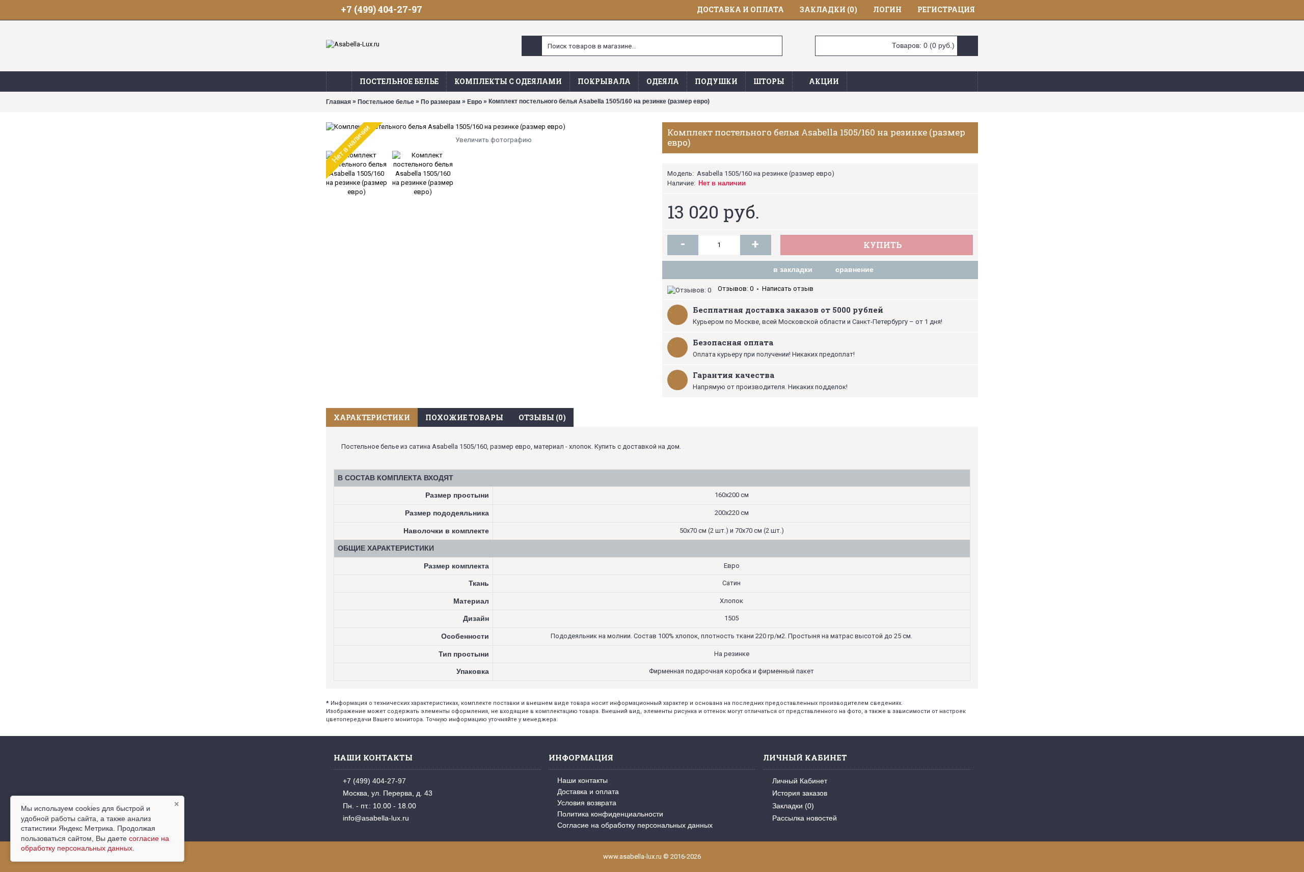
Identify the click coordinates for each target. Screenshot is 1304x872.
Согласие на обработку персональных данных (635, 825)
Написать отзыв (787, 288)
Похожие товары (464, 417)
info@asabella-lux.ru (376, 818)
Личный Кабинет (799, 781)
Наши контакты (582, 780)
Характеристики (372, 417)
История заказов (799, 793)
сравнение (854, 269)
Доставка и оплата (588, 791)
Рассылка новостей (804, 818)
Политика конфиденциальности (610, 814)
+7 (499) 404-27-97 (374, 781)
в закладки (792, 269)
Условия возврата (586, 803)
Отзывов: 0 (735, 288)
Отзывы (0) (542, 417)
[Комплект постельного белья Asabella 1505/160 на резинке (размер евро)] (489, 126)
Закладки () (793, 806)
